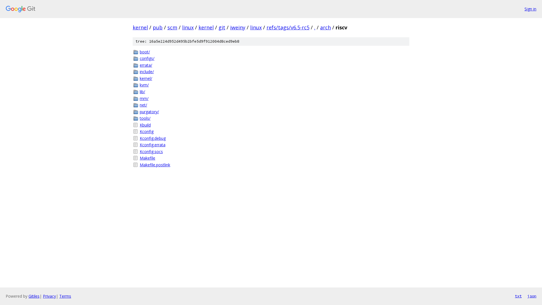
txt (518, 296)
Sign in (530, 9)
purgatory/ (149, 111)
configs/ (147, 58)
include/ (147, 71)
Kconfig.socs (151, 151)
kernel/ (146, 78)
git (221, 27)
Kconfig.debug (153, 138)
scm (172, 27)
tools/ (145, 118)
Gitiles (34, 296)
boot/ (145, 52)
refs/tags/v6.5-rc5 (287, 27)
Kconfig (147, 131)
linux (188, 27)
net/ (143, 105)
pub (158, 27)
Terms (65, 296)
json (531, 296)
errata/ (146, 65)
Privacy (49, 296)
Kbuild (145, 125)
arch (325, 27)
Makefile (147, 158)
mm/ (144, 98)
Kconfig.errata (152, 144)
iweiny (237, 27)
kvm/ (144, 85)
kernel (140, 27)
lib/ (142, 91)
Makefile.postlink (155, 164)
